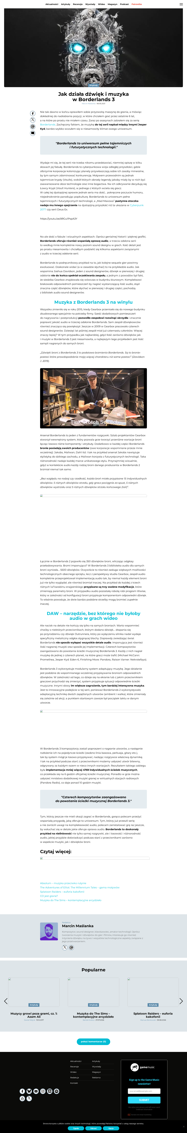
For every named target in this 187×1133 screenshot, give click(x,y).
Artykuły (65, 4)
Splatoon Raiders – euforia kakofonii (62, 891)
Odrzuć (93, 1128)
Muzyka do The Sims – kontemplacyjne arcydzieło (70, 900)
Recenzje (78, 4)
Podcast (124, 4)
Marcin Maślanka (89, 104)
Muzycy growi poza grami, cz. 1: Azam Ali (34, 1015)
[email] (32, 126)
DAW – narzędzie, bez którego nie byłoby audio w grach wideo (93, 616)
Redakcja (74, 1077)
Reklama (96, 1077)
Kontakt (74, 1083)
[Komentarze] (32, 133)
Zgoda (76, 1128)
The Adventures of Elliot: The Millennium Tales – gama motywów (80, 887)
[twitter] (32, 120)
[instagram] (43, 1091)
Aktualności (51, 4)
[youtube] (36, 1091)
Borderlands (47, 124)
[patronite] (22, 1098)
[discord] (49, 1091)
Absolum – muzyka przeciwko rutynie (63, 883)
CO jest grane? (49, 896)
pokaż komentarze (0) (93, 1041)
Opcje (111, 1128)
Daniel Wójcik (29, 1020)
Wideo (101, 4)
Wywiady (90, 4)
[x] (29, 1098)
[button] (181, 1001)
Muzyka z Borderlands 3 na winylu (93, 302)
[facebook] (32, 113)
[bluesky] (29, 1091)
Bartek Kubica (88, 1020)
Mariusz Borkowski (148, 1020)
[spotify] (56, 1091)
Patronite (137, 4)
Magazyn (112, 4)
